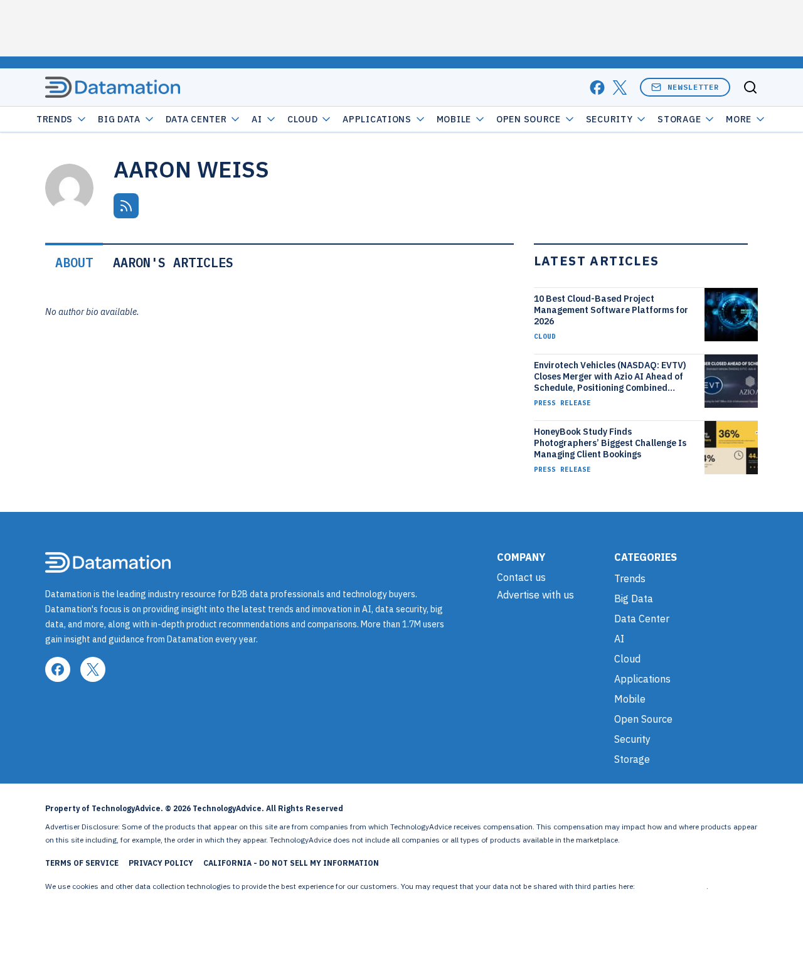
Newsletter (693, 87)
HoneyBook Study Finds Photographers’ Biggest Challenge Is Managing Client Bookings (610, 443)
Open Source (528, 119)
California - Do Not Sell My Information (291, 863)
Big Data (119, 119)
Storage (679, 119)
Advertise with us (535, 595)
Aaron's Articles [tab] (173, 262)
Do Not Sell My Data (671, 886)
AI (257, 119)
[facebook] (597, 87)
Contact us (521, 577)
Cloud (302, 119)
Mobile (454, 119)
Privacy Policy (161, 863)
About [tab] (74, 262)
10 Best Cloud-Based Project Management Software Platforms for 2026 (611, 310)
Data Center (196, 119)
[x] (619, 87)
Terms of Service (82, 863)
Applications (377, 119)
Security (609, 119)
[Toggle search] (750, 87)
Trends (54, 119)
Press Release (562, 402)
